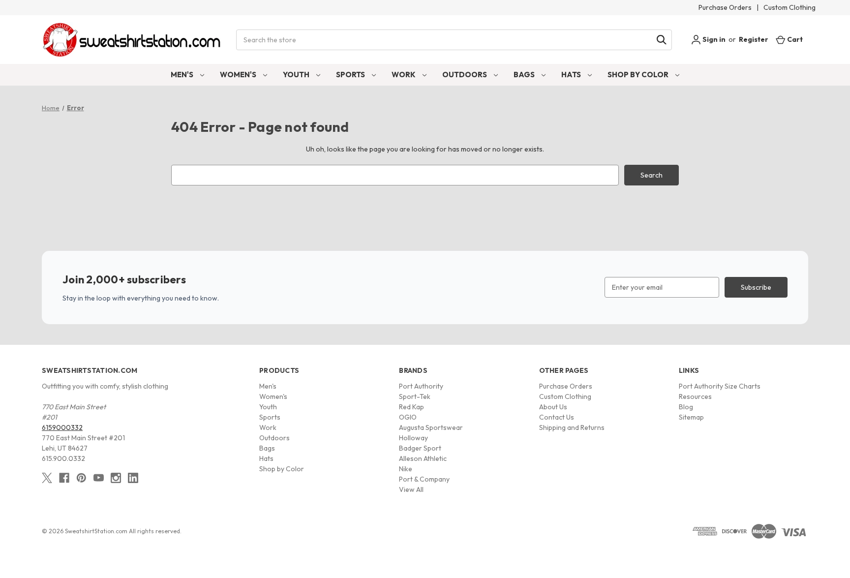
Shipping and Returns (572, 427)
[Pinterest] (81, 478)
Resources (695, 396)
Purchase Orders (725, 7)
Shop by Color (638, 74)
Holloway (413, 437)
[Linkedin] (133, 478)
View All (411, 489)
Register (753, 39)
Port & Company (424, 479)
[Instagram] (116, 478)
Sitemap (691, 417)
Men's (183, 74)
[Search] (661, 40)
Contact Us (556, 417)
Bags (525, 74)
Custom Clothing (789, 7)
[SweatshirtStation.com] (132, 39)
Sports (351, 74)
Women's (239, 74)
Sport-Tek (414, 396)
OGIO (408, 417)
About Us (553, 406)
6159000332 (62, 427)
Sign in (713, 39)
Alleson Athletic (423, 458)
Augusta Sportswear (431, 427)
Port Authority (421, 386)
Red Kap (411, 406)
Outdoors (465, 74)
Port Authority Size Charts (719, 386)
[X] (47, 478)
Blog (686, 406)
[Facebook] (64, 478)
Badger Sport (420, 448)
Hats (571, 74)
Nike (405, 468)
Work (404, 74)
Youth (297, 74)
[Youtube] (98, 478)
